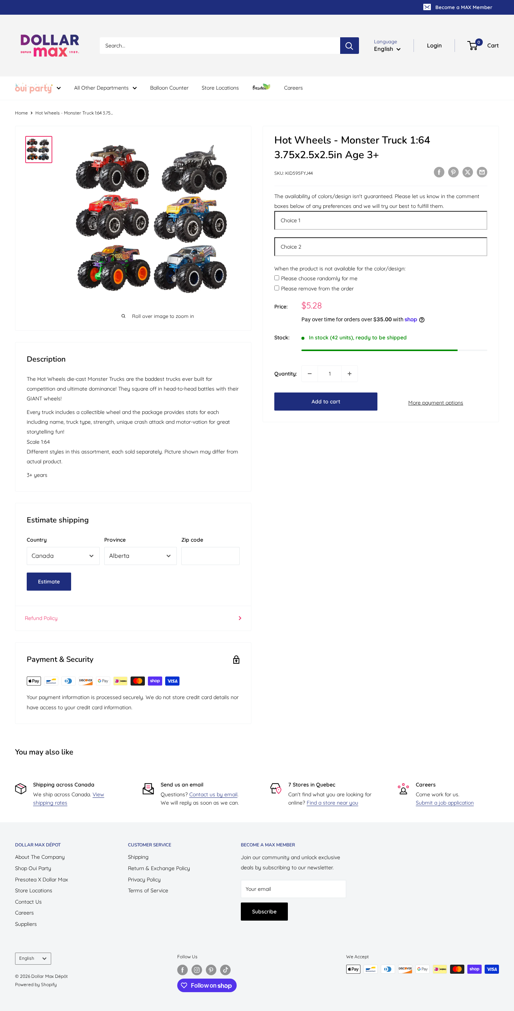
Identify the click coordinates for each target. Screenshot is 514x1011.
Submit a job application (445, 802)
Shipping (138, 857)
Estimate (49, 581)
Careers (293, 87)
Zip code (192, 539)
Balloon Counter (169, 87)
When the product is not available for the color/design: (340, 268)
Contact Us (28, 901)
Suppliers (26, 924)
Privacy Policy (144, 879)
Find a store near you (332, 802)
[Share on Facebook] (439, 172)
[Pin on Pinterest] (453, 172)
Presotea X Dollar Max (41, 879)
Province (115, 539)
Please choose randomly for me (319, 278)
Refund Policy (41, 618)
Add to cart (326, 401)
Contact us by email (213, 794)
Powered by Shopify (36, 984)
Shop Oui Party (33, 868)
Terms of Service (148, 890)
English (26, 958)
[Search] (349, 45)
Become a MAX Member (463, 7)
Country (37, 539)
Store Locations (220, 87)
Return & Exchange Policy (159, 868)
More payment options (435, 402)
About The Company (40, 857)
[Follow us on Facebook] (182, 970)
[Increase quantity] (349, 374)
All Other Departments (101, 87)
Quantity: (285, 373)
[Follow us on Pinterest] (211, 970)
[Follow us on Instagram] (197, 970)
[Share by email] (482, 172)
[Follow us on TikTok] (225, 970)
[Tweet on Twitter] (467, 172)
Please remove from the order (317, 288)
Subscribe (264, 911)
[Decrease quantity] (310, 374)
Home (21, 113)
